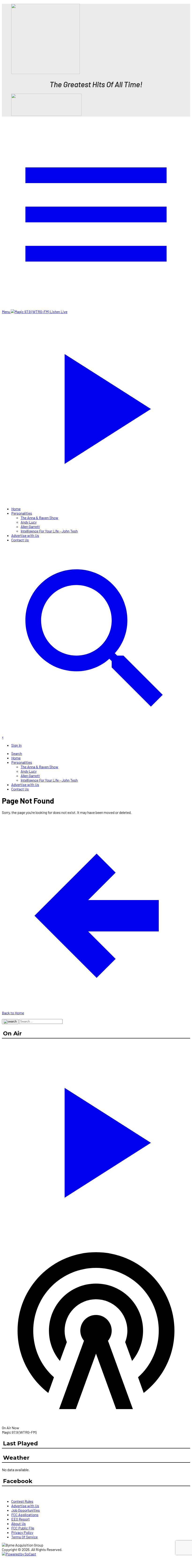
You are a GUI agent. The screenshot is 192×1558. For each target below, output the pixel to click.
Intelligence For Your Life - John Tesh (49, 531)
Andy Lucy (29, 522)
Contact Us (20, 540)
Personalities (21, 513)
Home (16, 508)
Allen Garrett (30, 526)
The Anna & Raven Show (39, 517)
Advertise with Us (25, 535)
